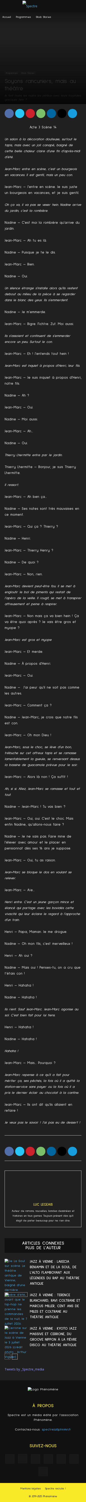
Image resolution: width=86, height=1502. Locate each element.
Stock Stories (43, 17)
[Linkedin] (35, 1458)
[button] (79, 6)
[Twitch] (61, 1458)
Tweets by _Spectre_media (24, 1369)
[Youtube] (43, 1471)
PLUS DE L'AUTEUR (43, 1248)
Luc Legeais (43, 1204)
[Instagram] (22, 1458)
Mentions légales (30, 1488)
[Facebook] (9, 1458)
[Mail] (48, 1458)
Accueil (6, 17)
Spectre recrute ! (55, 1488)
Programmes (23, 17)
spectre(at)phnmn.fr (56, 1429)
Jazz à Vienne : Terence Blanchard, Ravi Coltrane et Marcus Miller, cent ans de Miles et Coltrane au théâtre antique (55, 1306)
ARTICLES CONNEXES (43, 1243)
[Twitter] (74, 1458)
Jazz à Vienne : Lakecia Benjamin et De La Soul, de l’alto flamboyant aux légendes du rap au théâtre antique (54, 1272)
